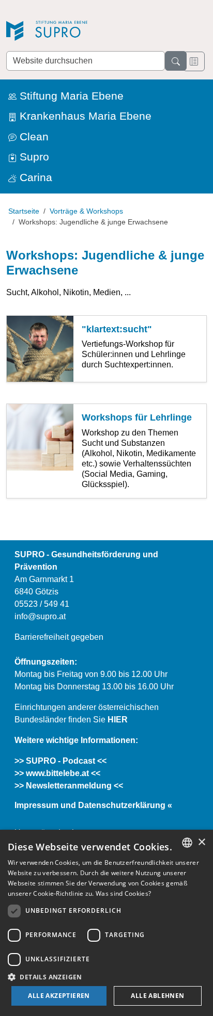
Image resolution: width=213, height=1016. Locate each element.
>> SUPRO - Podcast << (60, 760)
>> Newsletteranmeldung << (68, 785)
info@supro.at (40, 616)
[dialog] (106, 923)
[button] (106, 977)
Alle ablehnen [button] (157, 995)
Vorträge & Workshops (86, 211)
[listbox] (187, 842)
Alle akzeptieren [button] (58, 995)
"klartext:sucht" (117, 329)
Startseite (23, 211)
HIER (118, 719)
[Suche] (176, 61)
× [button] (201, 842)
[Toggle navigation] (194, 61)
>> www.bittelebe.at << (57, 773)
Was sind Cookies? (123, 893)
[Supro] (78, 31)
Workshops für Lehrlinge (137, 417)
